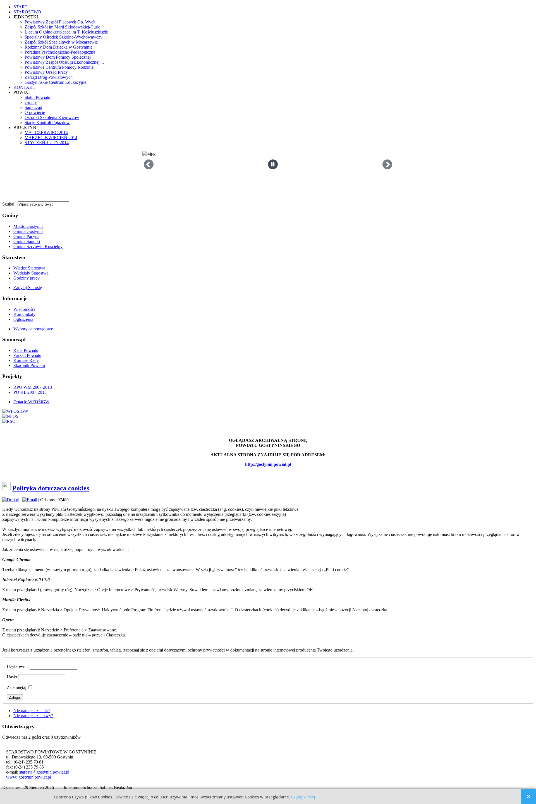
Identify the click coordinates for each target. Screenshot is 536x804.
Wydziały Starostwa (31, 273)
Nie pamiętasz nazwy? (33, 715)
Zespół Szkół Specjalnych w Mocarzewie (61, 42)
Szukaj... (10, 204)
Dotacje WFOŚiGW (31, 401)
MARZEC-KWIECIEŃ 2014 (51, 137)
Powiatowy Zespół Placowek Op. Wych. (61, 22)
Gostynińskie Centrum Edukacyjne (55, 82)
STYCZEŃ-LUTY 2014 (47, 142)
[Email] (29, 499)
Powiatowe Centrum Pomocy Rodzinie (59, 67)
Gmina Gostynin (28, 231)
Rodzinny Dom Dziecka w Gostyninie (58, 47)
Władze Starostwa (29, 268)
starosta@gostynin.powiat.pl (44, 772)
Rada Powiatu (25, 350)
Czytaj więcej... (305, 797)
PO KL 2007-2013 (30, 392)
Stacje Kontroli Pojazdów (47, 122)
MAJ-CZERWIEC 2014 (46, 132)
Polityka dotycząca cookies (50, 488)
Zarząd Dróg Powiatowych (49, 77)
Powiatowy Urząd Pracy (46, 72)
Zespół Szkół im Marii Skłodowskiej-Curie (62, 27)
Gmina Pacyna (26, 236)
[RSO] (9, 421)
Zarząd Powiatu (27, 355)
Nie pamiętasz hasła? (31, 710)
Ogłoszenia (23, 319)
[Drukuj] (10, 499)
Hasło (12, 676)
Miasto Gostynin (28, 226)
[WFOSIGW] (15, 411)
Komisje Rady (26, 360)
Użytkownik (18, 666)
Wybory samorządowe (33, 328)
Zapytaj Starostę (27, 287)
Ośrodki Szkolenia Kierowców (52, 117)
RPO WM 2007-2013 (32, 387)
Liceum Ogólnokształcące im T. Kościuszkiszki (66, 32)
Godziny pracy (26, 278)
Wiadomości (24, 309)
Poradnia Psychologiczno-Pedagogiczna (60, 52)
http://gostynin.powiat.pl (268, 464)
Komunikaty (24, 314)
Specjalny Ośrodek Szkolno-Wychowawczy (63, 37)
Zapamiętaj (16, 687)
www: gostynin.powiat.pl (28, 777)
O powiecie (35, 112)
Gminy (31, 102)
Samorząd (33, 107)
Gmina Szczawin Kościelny (38, 246)
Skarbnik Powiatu (29, 365)
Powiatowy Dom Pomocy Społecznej (58, 57)
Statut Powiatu (37, 97)
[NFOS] (10, 416)
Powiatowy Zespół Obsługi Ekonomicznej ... (64, 62)
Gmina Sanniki (26, 241)
